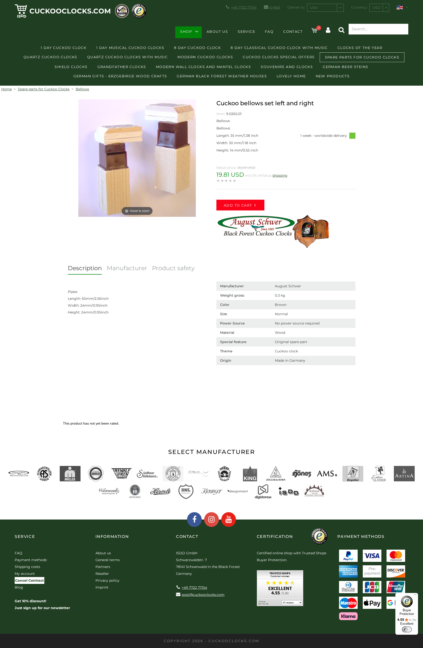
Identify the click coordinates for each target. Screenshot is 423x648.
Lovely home (291, 76)
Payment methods (31, 560)
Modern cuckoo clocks (205, 57)
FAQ (269, 31)
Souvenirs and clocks (287, 67)
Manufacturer (127, 268)
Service (246, 31)
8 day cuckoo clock (197, 48)
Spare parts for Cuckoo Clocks (362, 57)
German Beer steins (345, 67)
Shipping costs (27, 567)
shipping (279, 175)
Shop (186, 31)
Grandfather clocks (121, 67)
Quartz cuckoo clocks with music (127, 57)
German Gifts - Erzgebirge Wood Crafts (120, 76)
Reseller (102, 573)
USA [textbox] (313, 7)
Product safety (173, 268)
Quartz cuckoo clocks (50, 57)
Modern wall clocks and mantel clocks (203, 67)
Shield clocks (71, 67)
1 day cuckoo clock (63, 48)
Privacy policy (107, 580)
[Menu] (415, 596)
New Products (333, 76)
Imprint (101, 587)
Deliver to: (296, 7)
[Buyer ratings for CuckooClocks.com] (280, 590)
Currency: (359, 7)
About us (217, 31)
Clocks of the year (360, 48)
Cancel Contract (29, 580)
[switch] (407, 629)
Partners (102, 567)
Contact (293, 31)
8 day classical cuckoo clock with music (279, 48)
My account (25, 573)
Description (85, 268)
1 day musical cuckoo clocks (130, 48)
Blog (19, 587)
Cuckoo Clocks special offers (279, 57)
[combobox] (325, 8)
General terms (107, 560)
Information (112, 536)
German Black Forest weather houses (222, 76)
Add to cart (238, 205)
